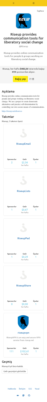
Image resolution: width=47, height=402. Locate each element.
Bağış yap (20, 78)
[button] (14, 3)
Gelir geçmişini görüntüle (15, 371)
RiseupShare (23, 285)
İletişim (22, 389)
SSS (30, 389)
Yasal (37, 389)
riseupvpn (23, 332)
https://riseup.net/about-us (12, 111)
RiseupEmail (23, 143)
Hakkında (12, 389)
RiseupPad (23, 238)
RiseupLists (23, 191)
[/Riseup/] (33, 3)
